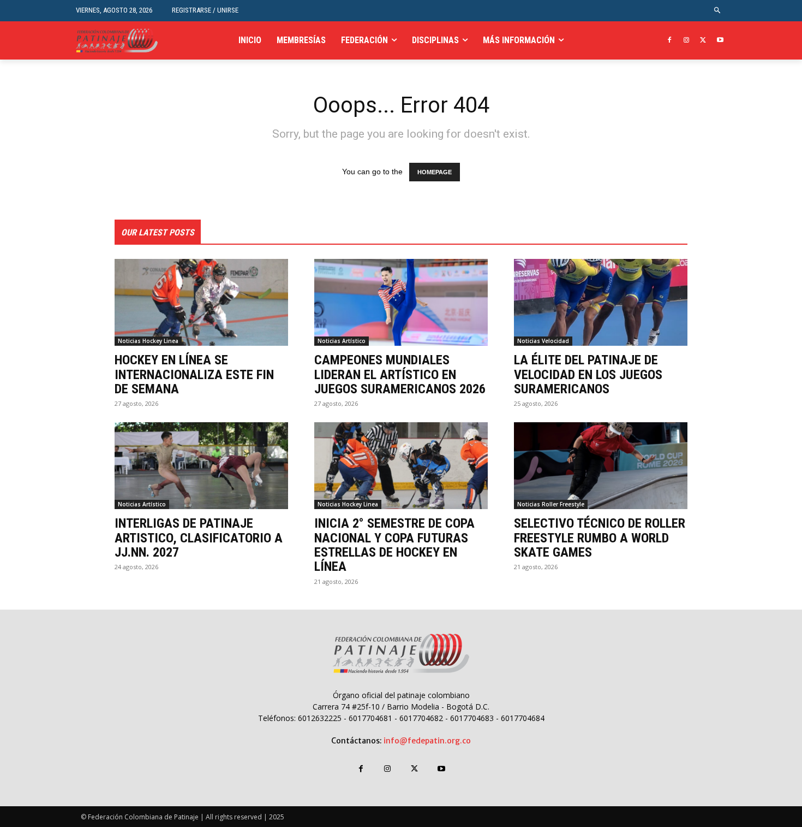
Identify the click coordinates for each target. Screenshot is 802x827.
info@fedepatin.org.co (427, 741)
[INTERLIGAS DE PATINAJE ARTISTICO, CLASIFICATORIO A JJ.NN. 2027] (201, 465)
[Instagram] (686, 40)
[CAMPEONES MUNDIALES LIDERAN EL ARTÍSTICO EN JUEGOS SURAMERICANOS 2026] (401, 302)
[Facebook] (669, 40)
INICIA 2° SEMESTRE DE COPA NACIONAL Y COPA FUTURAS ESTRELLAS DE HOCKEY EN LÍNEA (394, 545)
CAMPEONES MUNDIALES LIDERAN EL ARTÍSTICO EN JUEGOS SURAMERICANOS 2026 (400, 374)
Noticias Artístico (342, 341)
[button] (717, 10)
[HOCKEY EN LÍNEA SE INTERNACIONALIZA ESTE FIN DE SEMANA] (201, 302)
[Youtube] (720, 40)
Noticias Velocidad (543, 341)
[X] (703, 40)
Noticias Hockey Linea (148, 341)
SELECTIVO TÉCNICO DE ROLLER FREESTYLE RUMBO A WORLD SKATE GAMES (599, 538)
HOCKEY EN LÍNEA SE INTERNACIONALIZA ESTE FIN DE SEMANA (194, 374)
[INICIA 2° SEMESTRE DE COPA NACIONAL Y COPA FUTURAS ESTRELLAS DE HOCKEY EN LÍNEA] (401, 465)
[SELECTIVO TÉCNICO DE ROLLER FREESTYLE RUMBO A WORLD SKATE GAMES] (600, 465)
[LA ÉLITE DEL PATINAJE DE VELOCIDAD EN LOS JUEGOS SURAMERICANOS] (600, 302)
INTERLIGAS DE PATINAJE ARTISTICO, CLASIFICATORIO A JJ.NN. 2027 (199, 538)
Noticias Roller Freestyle (550, 504)
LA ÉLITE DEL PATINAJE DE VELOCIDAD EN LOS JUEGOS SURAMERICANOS (588, 374)
